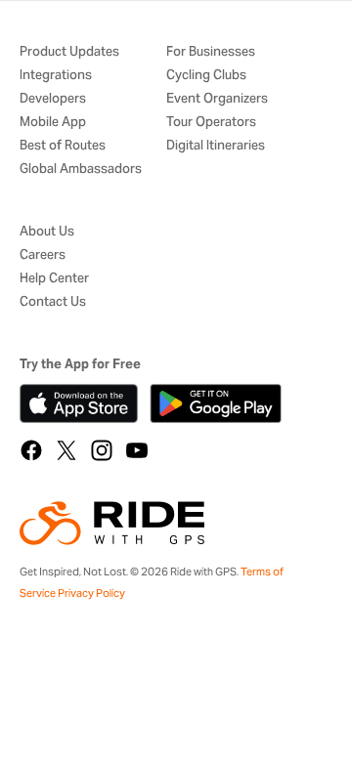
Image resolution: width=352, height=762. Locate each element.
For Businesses (210, 52)
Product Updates (69, 52)
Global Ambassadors (81, 169)
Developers (53, 99)
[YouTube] (137, 450)
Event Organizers (217, 99)
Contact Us (53, 302)
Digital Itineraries (215, 146)
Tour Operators (211, 122)
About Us (47, 232)
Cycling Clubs (206, 75)
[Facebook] (31, 450)
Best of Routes (63, 146)
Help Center (54, 279)
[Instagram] (101, 450)
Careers (43, 255)
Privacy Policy (91, 593)
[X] (66, 450)
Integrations (56, 75)
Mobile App (53, 122)
